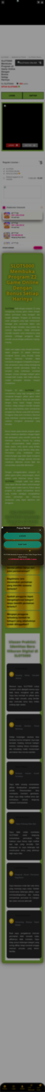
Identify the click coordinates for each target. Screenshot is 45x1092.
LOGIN (22, 536)
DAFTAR (22, 544)
